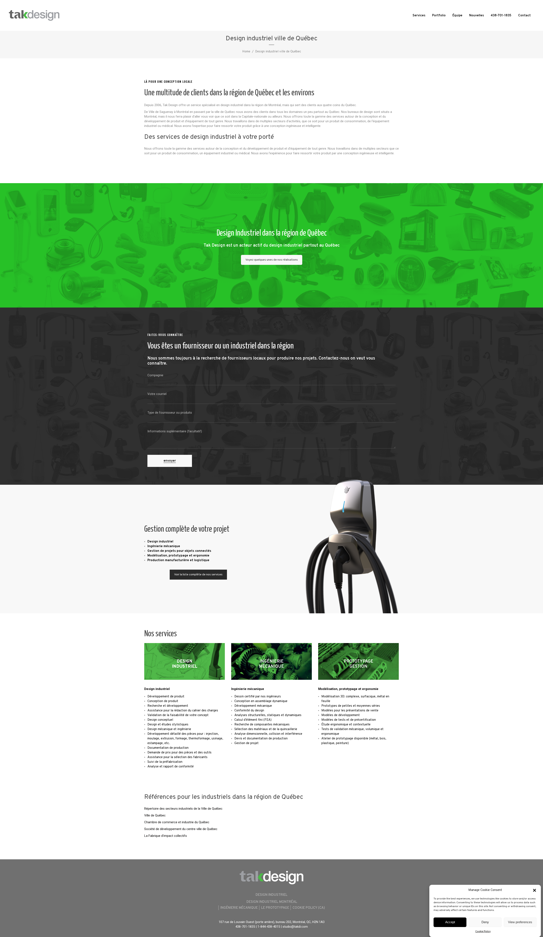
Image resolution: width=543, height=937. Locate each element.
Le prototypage (275, 908)
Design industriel (157, 689)
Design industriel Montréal (271, 902)
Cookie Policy (483, 931)
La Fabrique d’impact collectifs (165, 836)
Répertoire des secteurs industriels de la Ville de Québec (183, 809)
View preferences (520, 922)
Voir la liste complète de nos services (198, 574)
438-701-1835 (245, 927)
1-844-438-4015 (269, 927)
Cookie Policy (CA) (308, 908)
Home (246, 52)
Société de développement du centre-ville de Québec (180, 829)
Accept (450, 922)
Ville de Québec (155, 815)
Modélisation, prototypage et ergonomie (348, 689)
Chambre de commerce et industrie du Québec (176, 822)
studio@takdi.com (295, 927)
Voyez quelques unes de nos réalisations (271, 260)
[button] (534, 890)
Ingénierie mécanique (247, 689)
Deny (485, 922)
